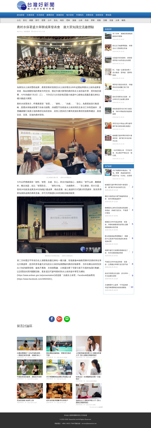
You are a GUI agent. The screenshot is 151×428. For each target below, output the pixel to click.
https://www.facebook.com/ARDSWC (34, 279)
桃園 (31, 20)
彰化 (56, 20)
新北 (25, 20)
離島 (123, 20)
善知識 (108, 15)
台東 (117, 20)
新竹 (37, 20)
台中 (49, 20)
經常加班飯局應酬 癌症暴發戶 (57, 400)
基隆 (99, 20)
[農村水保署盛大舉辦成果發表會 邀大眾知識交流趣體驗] (52, 319)
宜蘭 (105, 20)
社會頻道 (30, 15)
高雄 (86, 20)
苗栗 (43, 20)
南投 (62, 20)
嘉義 (74, 20)
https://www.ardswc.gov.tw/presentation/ (36, 275)
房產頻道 (89, 15)
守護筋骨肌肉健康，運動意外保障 (29, 377)
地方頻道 (70, 15)
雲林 (68, 20)
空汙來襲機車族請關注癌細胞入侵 (58, 377)
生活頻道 (40, 15)
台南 (80, 20)
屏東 (93, 20)
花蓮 (111, 20)
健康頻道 (50, 15)
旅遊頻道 (60, 15)
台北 (19, 20)
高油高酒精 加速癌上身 (25, 400)
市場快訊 (80, 15)
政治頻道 (20, 15)
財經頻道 (99, 15)
